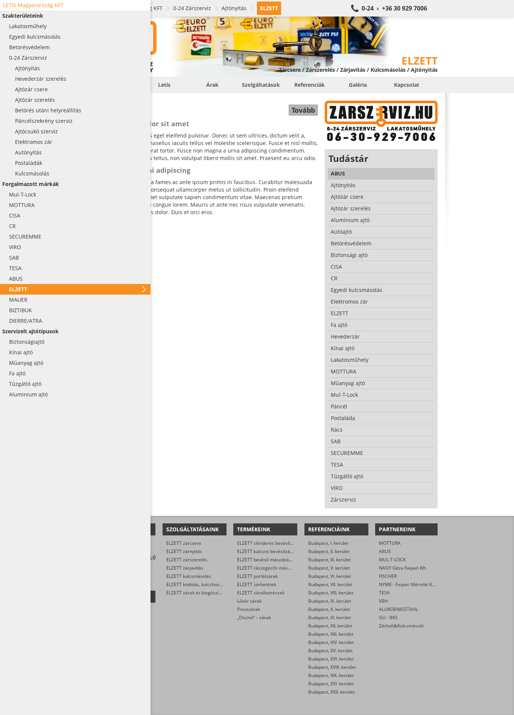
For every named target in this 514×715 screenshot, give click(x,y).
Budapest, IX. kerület (329, 601)
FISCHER (388, 576)
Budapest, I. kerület (328, 543)
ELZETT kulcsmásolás (188, 576)
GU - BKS (388, 617)
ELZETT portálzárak (257, 576)
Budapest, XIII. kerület (330, 634)
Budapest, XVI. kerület (331, 659)
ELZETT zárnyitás (184, 551)
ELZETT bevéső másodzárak (266, 559)
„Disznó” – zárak (254, 617)
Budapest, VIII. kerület (330, 593)
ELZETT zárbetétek (256, 584)
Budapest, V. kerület (329, 568)
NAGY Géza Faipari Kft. (403, 568)
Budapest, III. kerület (329, 559)
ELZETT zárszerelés (186, 559)
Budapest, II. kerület (329, 551)
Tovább (303, 110)
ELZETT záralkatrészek (260, 593)
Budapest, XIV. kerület (331, 642)
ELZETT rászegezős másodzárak (271, 568)
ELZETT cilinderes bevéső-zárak (270, 543)
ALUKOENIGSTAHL (398, 609)
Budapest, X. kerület (329, 609)
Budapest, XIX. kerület (331, 675)
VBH (383, 601)
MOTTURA (390, 543)
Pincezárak (248, 609)
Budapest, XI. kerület (329, 617)
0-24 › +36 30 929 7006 (394, 8)
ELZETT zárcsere (183, 543)
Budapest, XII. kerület (330, 626)
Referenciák (309, 84)
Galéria (358, 84)
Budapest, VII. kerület (330, 584)
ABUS (385, 551)
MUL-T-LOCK (392, 559)
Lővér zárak (249, 601)
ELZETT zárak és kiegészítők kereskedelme (211, 593)
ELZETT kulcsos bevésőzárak (267, 551)
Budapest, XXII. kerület (331, 692)
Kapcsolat (406, 84)
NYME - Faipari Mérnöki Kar (407, 584)
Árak (212, 84)
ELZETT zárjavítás (184, 568)
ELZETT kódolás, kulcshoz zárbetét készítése (212, 584)
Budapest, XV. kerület (330, 650)
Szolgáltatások (261, 84)
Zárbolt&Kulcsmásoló (401, 626)
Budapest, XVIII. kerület (332, 667)
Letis (164, 84)
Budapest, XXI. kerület (331, 683)
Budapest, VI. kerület (329, 576)
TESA (384, 593)
